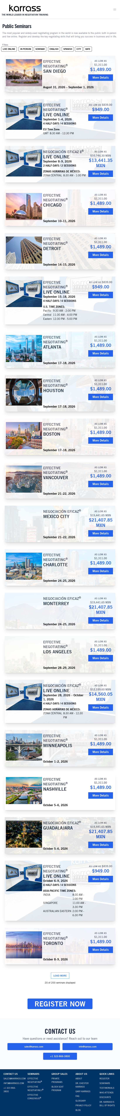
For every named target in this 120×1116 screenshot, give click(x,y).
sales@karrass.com (33, 1046)
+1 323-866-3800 (60, 1056)
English (54, 50)
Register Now (60, 1004)
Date (87, 49)
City (79, 49)
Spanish (68, 50)
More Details (100, 77)
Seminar (40, 49)
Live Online (10, 50)
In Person (26, 50)
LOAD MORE (60, 975)
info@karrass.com (87, 1046)
